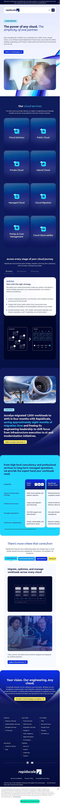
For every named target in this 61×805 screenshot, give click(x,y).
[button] (16, 134)
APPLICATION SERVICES (26, 558)
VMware (43, 730)
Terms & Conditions (16, 778)
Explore (16, 143)
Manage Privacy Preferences (30, 801)
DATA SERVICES (41, 558)
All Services (8, 730)
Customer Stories (10, 746)
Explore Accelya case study (14, 442)
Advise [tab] (9, 271)
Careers (25, 749)
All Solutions (27, 740)
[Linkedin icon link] (28, 763)
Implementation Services (12, 724)
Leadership (26, 752)
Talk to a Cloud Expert (12, 52)
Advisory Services (10, 721)
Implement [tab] (21, 271)
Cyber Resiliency (28, 733)
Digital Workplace (28, 737)
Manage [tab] (35, 271)
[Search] (49, 10)
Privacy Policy (29, 778)
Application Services (29, 727)
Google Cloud (45, 727)
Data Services (27, 724)
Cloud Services (27, 721)
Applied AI (26, 730)
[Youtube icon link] (32, 763)
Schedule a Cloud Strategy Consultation (29, 699)
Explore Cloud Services (16, 662)
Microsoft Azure (46, 724)
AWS (42, 721)
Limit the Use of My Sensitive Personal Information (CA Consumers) (24, 783)
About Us (26, 746)
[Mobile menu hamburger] (53, 10)
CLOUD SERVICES (11, 558)
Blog (6, 749)
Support (25, 756)
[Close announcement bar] (58, 2)
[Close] (58, 789)
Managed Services (10, 727)
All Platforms (45, 733)
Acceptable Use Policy (42, 778)
